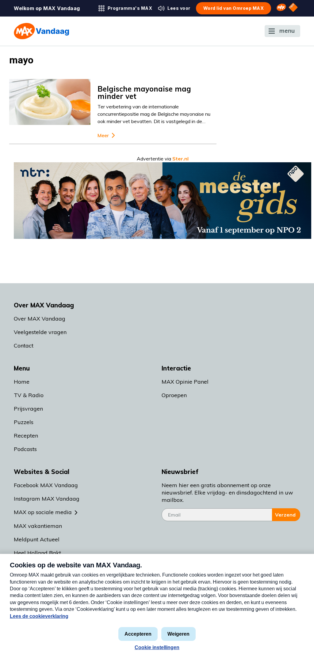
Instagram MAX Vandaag (46, 498)
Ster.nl (180, 159)
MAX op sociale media (43, 512)
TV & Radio (29, 395)
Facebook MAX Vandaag (46, 485)
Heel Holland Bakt (37, 552)
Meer (103, 135)
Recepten (26, 435)
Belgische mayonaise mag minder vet (144, 92)
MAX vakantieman (38, 525)
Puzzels (23, 422)
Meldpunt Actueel (36, 539)
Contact (23, 345)
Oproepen (174, 395)
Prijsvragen (28, 408)
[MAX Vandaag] (41, 31)
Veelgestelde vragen (40, 332)
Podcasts (25, 449)
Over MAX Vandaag (39, 318)
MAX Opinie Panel (185, 381)
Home (21, 381)
